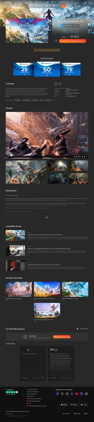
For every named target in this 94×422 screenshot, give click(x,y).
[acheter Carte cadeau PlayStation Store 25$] (24, 69)
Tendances (30, 1)
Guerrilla (67, 91)
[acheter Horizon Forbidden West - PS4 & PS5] (75, 289)
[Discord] (57, 394)
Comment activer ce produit (72, 89)
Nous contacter (30, 396)
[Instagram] (67, 394)
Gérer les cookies (9, 413)
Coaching (71, 96)
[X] (62, 394)
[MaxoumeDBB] (24, 350)
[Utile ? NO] (42, 377)
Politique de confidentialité (33, 391)
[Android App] (74, 405)
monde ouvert (18, 100)
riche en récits (35, 100)
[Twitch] (81, 394)
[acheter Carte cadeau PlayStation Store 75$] (69, 69)
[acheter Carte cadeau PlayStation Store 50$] (47, 69)
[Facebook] (72, 394)
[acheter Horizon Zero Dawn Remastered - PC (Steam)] (47, 289)
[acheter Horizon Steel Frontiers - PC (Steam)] (19, 289)
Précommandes (38, 1)
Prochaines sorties (48, 1)
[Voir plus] (61, 363)
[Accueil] (6, 3)
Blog (55, 1)
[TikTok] (86, 394)
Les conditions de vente (32, 389)
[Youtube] (77, 394)
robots (41, 100)
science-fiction (48, 100)
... (53, 100)
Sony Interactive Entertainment (72, 93)
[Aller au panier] (85, 2)
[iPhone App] (64, 405)
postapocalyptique (26, 100)
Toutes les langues (84, 328)
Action (67, 96)
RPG (74, 96)
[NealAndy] (52, 350)
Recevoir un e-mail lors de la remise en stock (73, 41)
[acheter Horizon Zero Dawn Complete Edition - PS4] (47, 310)
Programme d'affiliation (32, 394)
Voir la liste (68, 88)
